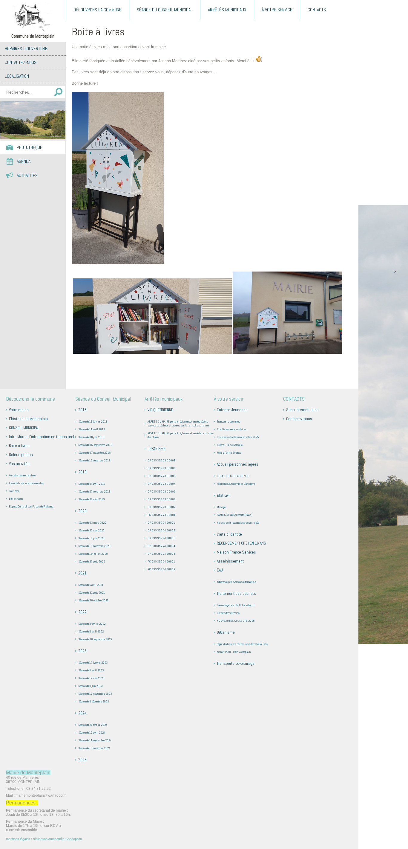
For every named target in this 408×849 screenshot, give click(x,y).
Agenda (23, 161)
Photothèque (29, 147)
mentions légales (18, 839)
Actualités (27, 175)
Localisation (17, 76)
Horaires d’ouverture (26, 48)
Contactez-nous (20, 62)
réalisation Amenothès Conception (57, 839)
